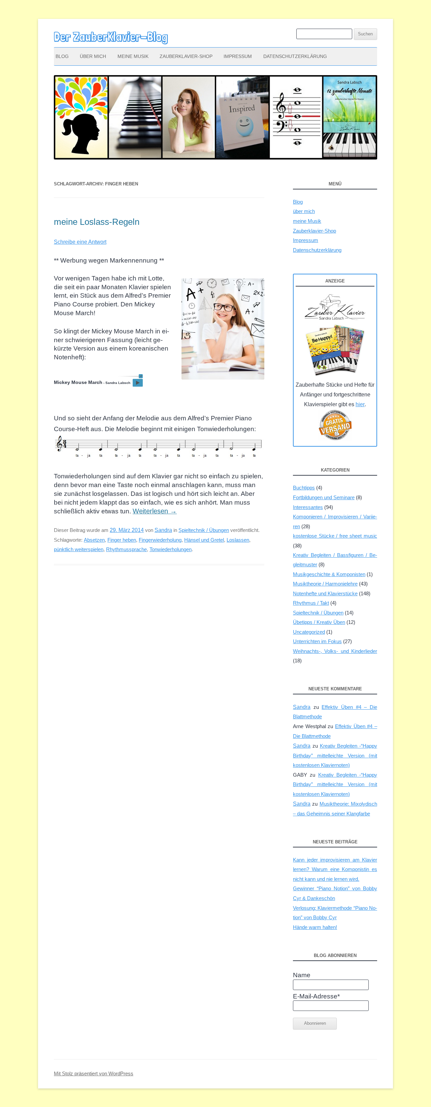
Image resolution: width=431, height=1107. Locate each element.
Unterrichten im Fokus (317, 641)
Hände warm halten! (315, 927)
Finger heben (121, 540)
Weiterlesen (155, 511)
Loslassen (238, 540)
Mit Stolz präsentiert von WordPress (93, 1073)
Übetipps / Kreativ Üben (319, 622)
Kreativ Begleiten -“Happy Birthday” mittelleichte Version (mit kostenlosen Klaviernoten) (335, 755)
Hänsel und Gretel (204, 540)
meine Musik (133, 56)
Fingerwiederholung (160, 540)
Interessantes (308, 507)
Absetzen (94, 540)
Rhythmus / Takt (311, 603)
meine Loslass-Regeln (96, 222)
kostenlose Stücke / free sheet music (335, 536)
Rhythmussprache (126, 549)
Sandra (163, 530)
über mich (93, 56)
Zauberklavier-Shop (186, 56)
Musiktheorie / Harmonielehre (325, 584)
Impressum (238, 56)
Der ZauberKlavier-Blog (111, 37)
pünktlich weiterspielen (78, 549)
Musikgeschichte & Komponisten (329, 574)
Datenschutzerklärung (295, 56)
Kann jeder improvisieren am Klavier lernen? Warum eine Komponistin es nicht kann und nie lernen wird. (335, 869)
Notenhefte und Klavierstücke (325, 593)
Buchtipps (304, 487)
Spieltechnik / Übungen (203, 530)
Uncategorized (309, 632)
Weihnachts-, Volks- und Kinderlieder (335, 651)
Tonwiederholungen (171, 549)
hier (360, 404)
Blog (62, 56)
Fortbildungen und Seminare (324, 497)
